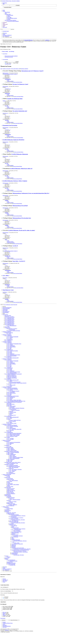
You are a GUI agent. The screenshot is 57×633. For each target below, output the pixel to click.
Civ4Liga (8, 419)
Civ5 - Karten (9, 368)
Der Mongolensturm (12, 516)
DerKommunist (5, 73)
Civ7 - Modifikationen (9, 339)
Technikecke (7, 509)
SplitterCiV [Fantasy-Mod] (12, 375)
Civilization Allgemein (9, 332)
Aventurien (11, 413)
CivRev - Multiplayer (11, 449)
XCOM (8, 476)
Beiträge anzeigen (10, 81)
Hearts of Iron (9, 481)
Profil (8, 80)
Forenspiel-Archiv (12, 524)
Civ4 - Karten (9, 399)
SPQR (10, 414)
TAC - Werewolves (12, 470)
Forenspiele (7, 511)
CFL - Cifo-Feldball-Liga (13, 520)
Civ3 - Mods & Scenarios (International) (14, 433)
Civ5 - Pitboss (9, 385)
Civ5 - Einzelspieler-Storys (9, 321)
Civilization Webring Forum (8, 623)
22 (9, 144)
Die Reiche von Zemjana (13, 518)
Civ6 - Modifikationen (9, 349)
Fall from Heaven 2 (12, 409)
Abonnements (5, 309)
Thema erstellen (4, 51)
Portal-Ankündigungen (11, 559)
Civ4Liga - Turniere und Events (15, 420)
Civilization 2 (7, 441)
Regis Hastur (5, 277)
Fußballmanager (8, 494)
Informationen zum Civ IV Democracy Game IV (32, 70)
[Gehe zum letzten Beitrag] (17, 82)
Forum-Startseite (5, 312)
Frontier (13, 538)
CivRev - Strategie (10, 448)
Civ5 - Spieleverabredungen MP (12, 379)
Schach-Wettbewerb (10, 505)
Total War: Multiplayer (11, 493)
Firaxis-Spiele (7, 475)
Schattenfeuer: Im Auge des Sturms (18, 547)
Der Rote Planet (14, 553)
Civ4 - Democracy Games (11, 423)
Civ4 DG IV (15, 245)
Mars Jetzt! (11, 411)
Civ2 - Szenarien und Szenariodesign (13, 442)
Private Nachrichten (6, 308)
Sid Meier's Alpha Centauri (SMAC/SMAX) (13, 462)
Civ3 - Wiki (9, 431)
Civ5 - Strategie (10, 361)
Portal (4, 10)
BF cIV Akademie (12, 421)
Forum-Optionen (5, 53)
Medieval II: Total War (11, 490)
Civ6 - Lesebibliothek (11, 345)
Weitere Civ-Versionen (7, 440)
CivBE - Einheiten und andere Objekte (16, 457)
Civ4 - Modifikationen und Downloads (12, 396)
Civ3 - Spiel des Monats (11, 428)
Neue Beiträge (7, 12)
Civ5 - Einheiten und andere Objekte (13, 371)
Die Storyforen (5, 314)
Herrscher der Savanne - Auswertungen (21, 551)
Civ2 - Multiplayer (10, 443)
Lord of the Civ (5, 113)
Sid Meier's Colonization (9, 464)
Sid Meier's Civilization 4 (7, 35)
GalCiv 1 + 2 (11, 498)
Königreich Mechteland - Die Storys (20, 540)
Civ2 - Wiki (9, 444)
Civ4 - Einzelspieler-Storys (9, 323)
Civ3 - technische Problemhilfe (12, 426)
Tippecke (8, 556)
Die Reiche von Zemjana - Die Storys (18, 519)
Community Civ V (12, 415)
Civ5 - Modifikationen (9, 367)
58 (9, 295)
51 (9, 266)
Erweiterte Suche (6, 31)
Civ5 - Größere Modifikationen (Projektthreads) (13, 373)
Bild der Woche (10, 561)
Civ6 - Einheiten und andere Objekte (13, 354)
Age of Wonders (10, 478)
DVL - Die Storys (17, 530)
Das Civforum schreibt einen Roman (13, 330)
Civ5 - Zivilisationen (10, 370)
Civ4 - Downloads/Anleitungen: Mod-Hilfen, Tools (16, 401)
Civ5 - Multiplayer (8, 378)
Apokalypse (14, 544)
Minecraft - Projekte (12, 501)
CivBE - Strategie (10, 453)
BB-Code (4, 612)
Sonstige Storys (7, 327)
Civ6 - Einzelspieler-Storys (9, 319)
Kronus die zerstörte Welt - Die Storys (18, 522)
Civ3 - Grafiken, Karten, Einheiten (13, 435)
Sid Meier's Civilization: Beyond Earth (11, 451)
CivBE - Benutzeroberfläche (14, 458)
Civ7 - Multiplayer (8, 340)
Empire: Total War (10, 489)
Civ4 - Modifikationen (11, 397)
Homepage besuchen (10, 242)
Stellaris (8, 485)
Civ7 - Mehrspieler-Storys (9, 318)
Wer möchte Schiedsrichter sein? (19, 111)
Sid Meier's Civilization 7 (7, 334)
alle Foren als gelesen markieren (10, 20)
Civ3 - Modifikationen (9, 432)
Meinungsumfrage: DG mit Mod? (20, 205)
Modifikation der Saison (11, 562)
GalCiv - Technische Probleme (14, 499)
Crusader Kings (10, 483)
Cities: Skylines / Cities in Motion (13, 484)
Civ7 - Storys (9, 338)
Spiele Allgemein (8, 495)
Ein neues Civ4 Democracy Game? (20, 84)
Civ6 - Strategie (10, 344)
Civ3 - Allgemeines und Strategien (11, 425)
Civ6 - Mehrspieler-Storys (9, 320)
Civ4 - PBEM (9, 418)
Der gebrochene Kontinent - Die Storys (18, 515)
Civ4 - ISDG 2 (6, 275)
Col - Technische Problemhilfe (12, 465)
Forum (4, 11)
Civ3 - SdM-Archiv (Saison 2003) (15, 429)
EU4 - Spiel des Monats (13, 480)
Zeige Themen (8, 62)
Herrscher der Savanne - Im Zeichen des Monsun (20, 549)
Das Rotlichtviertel (15, 536)
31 (9, 235)
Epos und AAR (14, 525)
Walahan (4, 100)
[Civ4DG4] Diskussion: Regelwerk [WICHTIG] (13, 139)
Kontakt (4, 622)
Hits (12, 68)
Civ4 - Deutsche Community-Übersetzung (16, 408)
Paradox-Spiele (7, 477)
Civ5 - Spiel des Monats (11, 363)
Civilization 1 (7, 445)
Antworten (9, 68)
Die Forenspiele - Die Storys (12, 328)
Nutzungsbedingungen (7, 626)
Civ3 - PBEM (7, 437)
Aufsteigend (6, 596)
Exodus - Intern (16, 542)
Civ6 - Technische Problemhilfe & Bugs (14, 343)
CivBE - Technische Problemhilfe (13, 452)
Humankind (9, 496)
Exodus (13, 541)
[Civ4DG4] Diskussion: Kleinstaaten (19, 154)
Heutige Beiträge (10, 15)
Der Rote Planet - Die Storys (19, 554)
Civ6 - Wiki (9, 348)
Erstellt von (5, 68)
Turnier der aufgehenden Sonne (14, 381)
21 (9, 159)
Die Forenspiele (12, 329)
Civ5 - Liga (9, 383)
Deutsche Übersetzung (16, 410)
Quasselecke (7, 507)
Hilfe (3, 3)
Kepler (13, 526)
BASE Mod (9, 403)
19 (9, 116)
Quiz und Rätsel (10, 508)
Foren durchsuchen (6, 311)
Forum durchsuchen (5, 59)
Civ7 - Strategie (10, 337)
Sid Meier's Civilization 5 (7, 358)
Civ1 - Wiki (9, 446)
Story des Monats (8, 315)
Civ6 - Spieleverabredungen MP (12, 357)
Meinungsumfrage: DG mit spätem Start (21, 218)
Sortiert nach (2, 591)
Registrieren (5, 2)
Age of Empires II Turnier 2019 (17, 543)
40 (9, 251)
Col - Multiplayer (10, 472)
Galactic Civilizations (11, 497)
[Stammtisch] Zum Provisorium (10, 125)
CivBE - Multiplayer (10, 459)
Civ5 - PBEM (9, 380)
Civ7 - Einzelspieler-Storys (9, 317)
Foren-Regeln (2, 618)
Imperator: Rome (10, 486)
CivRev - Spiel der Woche (11, 450)
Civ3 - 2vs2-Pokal (10, 439)
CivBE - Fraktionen (12, 456)
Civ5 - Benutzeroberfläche (11, 372)
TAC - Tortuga (12, 471)
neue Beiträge (11, 51)
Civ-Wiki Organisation (11, 563)
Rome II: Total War (10, 492)
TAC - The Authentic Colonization (15, 469)
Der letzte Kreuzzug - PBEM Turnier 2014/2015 (17, 382)
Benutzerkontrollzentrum (7, 307)
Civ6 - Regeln (9, 352)
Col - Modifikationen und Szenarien (13, 466)
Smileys (4, 613)
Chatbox (8, 16)
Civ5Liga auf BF (12, 384)
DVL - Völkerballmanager (16, 529)
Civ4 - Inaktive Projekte (11, 406)
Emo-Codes (9, 17)
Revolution (13, 546)
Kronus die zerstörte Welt (13, 521)
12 (9, 196)
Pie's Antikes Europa (10, 404)
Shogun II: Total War (11, 488)
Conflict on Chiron (12, 412)
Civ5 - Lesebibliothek (11, 362)
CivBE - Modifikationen (11, 454)
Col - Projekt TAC (10, 468)
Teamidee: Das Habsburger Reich (14, 98)
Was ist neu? (5, 27)
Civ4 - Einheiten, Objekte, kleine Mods (14, 400)
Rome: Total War (10, 491)
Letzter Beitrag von (16, 68)
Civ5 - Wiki (9, 366)
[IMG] (4, 614)
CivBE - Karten (12, 455)
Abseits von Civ (5, 506)
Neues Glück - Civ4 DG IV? (18, 261)
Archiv (4, 624)
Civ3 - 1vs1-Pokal (10, 438)
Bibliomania (14, 545)
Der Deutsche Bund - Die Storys (19, 528)
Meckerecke (7, 557)
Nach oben (15, 304)
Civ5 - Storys (9, 365)
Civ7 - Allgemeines (8, 335)
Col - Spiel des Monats (11, 473)
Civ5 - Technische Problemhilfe (12, 360)
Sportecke (6, 555)
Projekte (6, 558)
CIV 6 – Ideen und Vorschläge (12, 350)
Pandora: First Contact (11, 503)
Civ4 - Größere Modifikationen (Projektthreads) (13, 402)
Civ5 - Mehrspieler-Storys (9, 322)
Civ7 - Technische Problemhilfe (12, 336)
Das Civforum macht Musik (16, 531)
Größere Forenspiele (10, 513)
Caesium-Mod (11, 407)
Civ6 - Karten (9, 351)
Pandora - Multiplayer (13, 504)
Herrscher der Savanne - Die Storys (20, 550)
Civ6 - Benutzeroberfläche (11, 355)
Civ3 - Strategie (10, 427)
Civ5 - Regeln (9, 369)
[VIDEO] (4, 615)
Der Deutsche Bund (15, 527)
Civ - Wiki (9, 333)
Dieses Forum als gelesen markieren (11, 55)
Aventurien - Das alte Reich (12, 377)
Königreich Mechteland (16, 539)
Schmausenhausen (15, 552)
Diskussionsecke (8, 510)
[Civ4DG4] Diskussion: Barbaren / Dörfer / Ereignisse (15, 180)
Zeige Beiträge (15, 62)
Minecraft (9, 500)
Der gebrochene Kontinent (14, 514)
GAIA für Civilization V (11, 374)
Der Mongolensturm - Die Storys (17, 517)
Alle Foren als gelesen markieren (13, 21)
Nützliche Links (8, 14)
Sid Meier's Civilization (7, 331)
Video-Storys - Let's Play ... (10, 316)
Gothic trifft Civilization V (11, 376)
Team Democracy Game (8, 290)
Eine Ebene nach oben (9, 56)
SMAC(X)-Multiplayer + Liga (12, 463)
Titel (1, 68)
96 (9, 130)
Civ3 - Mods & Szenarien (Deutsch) (13, 434)
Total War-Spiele (8, 487)
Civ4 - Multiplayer (6, 36)
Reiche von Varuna (15, 534)
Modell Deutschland (15, 532)
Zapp (12, 537)
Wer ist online (5, 310)
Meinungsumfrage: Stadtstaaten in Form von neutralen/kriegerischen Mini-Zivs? (30, 193)
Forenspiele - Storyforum (11, 512)
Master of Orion (10, 502)
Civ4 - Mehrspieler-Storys (9, 324)
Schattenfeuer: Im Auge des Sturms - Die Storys (22, 548)
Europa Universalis (10, 479)
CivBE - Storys (10, 460)
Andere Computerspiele (7, 474)
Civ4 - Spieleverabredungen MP (12, 417)
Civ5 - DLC (9, 364)
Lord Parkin (5, 292)
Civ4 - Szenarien (10, 398)
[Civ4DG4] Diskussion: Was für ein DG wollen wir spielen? (21, 230)
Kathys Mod (9, 405)
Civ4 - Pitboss (9, 422)
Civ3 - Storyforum (10, 430)
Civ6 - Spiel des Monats (11, 346)
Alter (1, 587)
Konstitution (11, 523)
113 (9, 89)
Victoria (8, 482)
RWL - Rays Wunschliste (13, 467)
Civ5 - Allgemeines (8, 359)
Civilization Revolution (9, 447)
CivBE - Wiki (9, 461)
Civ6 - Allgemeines (8, 342)
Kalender (8, 19)
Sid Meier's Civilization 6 (7, 341)
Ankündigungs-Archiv (13, 560)
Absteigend (6, 598)
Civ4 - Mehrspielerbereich (11, 325)
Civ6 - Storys (9, 347)
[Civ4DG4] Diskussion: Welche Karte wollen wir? (21, 168)
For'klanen (13, 533)
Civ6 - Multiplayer (8, 356)
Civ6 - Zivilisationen (10, 353)
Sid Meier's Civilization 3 (7, 424)
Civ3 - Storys (7, 326)
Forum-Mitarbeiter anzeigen (12, 18)
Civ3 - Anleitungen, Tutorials (12, 436)
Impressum (5, 625)
